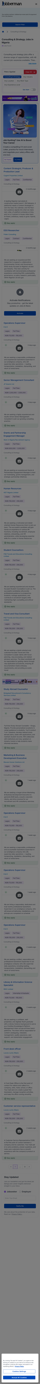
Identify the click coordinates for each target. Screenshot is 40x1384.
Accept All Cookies (19, 1377)
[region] (20, 1368)
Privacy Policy (19, 1366)
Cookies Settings (19, 1371)
